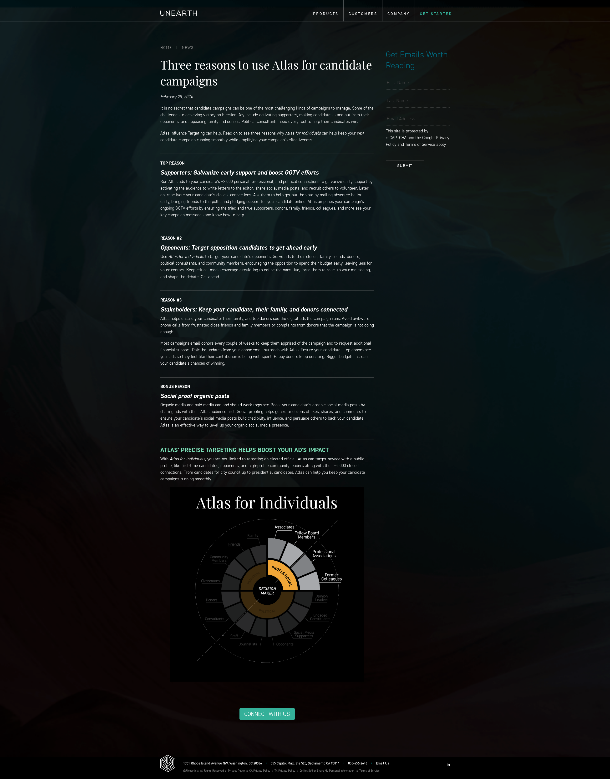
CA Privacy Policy (259, 770)
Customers (363, 13)
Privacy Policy (236, 770)
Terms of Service (420, 144)
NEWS (188, 47)
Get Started (436, 13)
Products (325, 13)
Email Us (382, 763)
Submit (404, 165)
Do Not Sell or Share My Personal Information (327, 770)
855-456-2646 (357, 763)
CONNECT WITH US (267, 714)
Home (166, 47)
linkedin (448, 764)
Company (398, 13)
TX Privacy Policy (284, 770)
